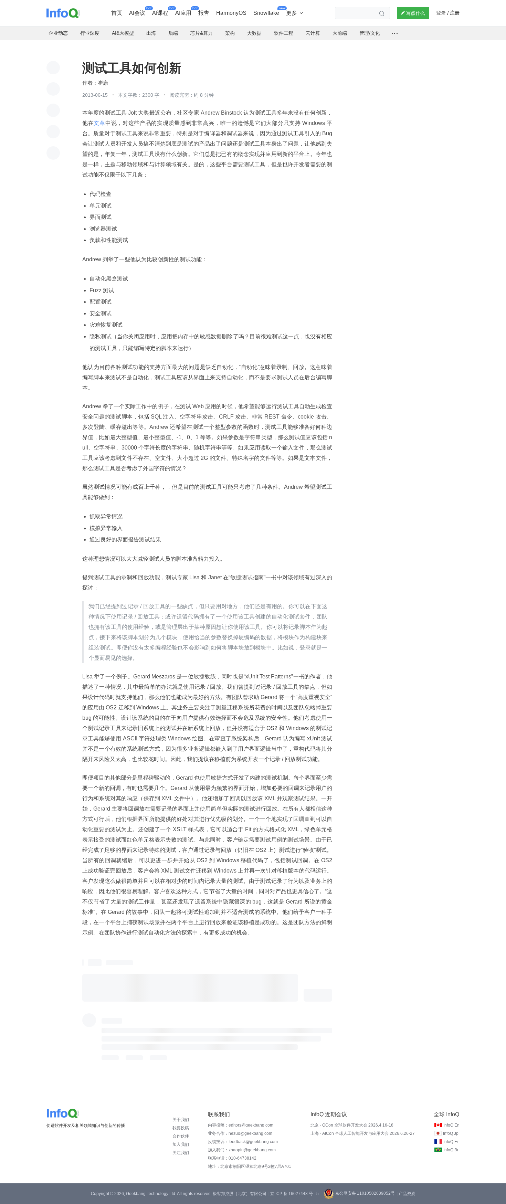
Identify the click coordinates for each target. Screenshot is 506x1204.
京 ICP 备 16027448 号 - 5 (294, 1193)
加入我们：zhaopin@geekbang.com (242, 1150)
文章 (99, 123)
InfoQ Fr (450, 1141)
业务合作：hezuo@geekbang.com (240, 1133)
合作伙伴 (180, 1136)
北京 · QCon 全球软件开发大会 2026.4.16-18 (351, 1125)
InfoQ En (451, 1125)
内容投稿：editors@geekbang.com (240, 1125)
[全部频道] (394, 33)
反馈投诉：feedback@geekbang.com (243, 1141)
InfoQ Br (450, 1150)
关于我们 (180, 1119)
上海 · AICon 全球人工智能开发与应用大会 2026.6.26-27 (362, 1133)
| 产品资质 (406, 1193)
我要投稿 (180, 1128)
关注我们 (180, 1152)
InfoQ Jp (450, 1133)
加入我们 (180, 1144)
